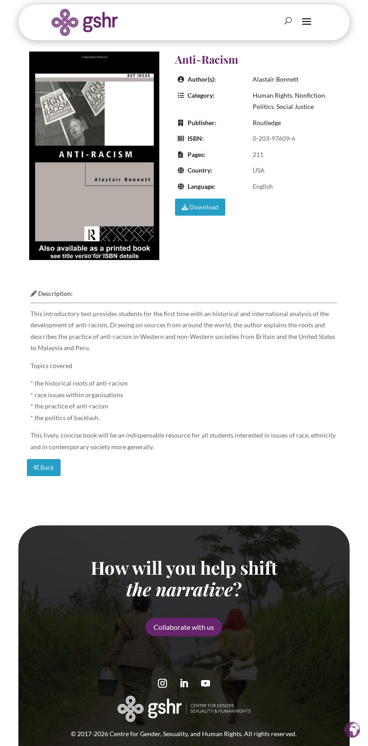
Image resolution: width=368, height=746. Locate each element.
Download (203, 207)
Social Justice (295, 106)
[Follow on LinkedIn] (184, 683)
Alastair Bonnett (275, 79)
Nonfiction (310, 95)
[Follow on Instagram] (162, 683)
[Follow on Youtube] (206, 683)
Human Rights (272, 95)
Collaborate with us (183, 627)
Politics (263, 106)
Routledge (267, 122)
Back (46, 467)
